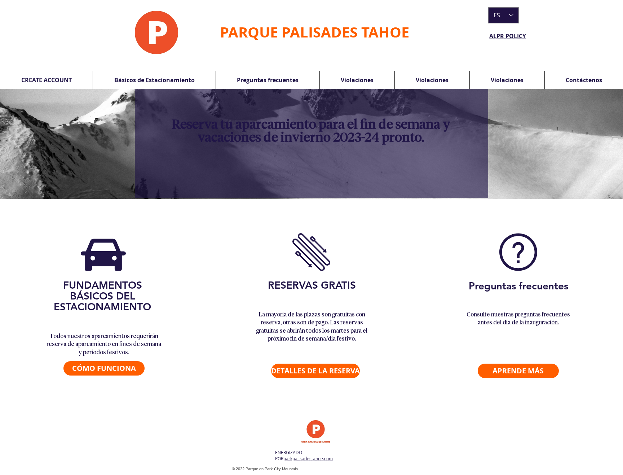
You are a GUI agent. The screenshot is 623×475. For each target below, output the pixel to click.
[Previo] (40, 144)
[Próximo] (582, 144)
